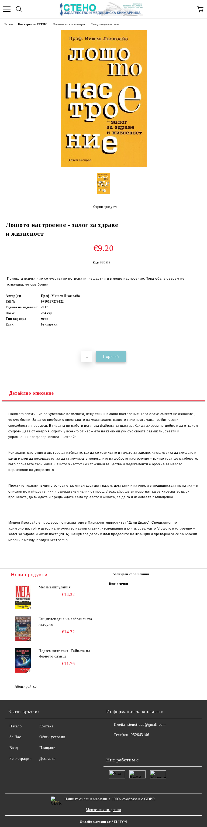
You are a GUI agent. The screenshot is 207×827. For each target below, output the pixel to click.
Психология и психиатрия (69, 24)
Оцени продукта (105, 207)
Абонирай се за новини (131, 574)
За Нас (15, 737)
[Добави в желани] (197, 342)
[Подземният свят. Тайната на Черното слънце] (23, 660)
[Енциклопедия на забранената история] (23, 628)
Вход (13, 748)
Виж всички (118, 584)
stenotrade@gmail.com (146, 725)
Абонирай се (26, 686)
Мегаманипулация (54, 587)
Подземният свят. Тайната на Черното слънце (64, 653)
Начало (8, 24)
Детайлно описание (31, 393)
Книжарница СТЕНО (32, 24)
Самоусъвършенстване (105, 24)
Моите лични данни (103, 810)
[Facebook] (113, 745)
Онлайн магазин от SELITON (103, 822)
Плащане (47, 748)
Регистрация (20, 759)
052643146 (140, 735)
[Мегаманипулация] (23, 597)
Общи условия (52, 737)
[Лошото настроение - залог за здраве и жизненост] (104, 166)
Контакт (46, 726)
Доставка (47, 759)
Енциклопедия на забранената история (65, 621)
